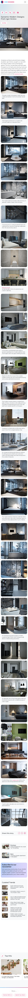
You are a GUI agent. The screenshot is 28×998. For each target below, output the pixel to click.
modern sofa (15, 780)
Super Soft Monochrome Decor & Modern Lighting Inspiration (17, 887)
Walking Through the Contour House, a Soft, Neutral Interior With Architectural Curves (16, 909)
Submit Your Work (20, 995)
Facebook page (18, 74)
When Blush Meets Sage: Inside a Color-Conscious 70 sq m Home (17, 903)
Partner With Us (7, 995)
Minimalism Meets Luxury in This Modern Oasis (17, 892)
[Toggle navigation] (25, 2)
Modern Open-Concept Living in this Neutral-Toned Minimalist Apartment (17, 915)
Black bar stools (6, 287)
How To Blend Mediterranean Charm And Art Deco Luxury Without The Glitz (18, 898)
